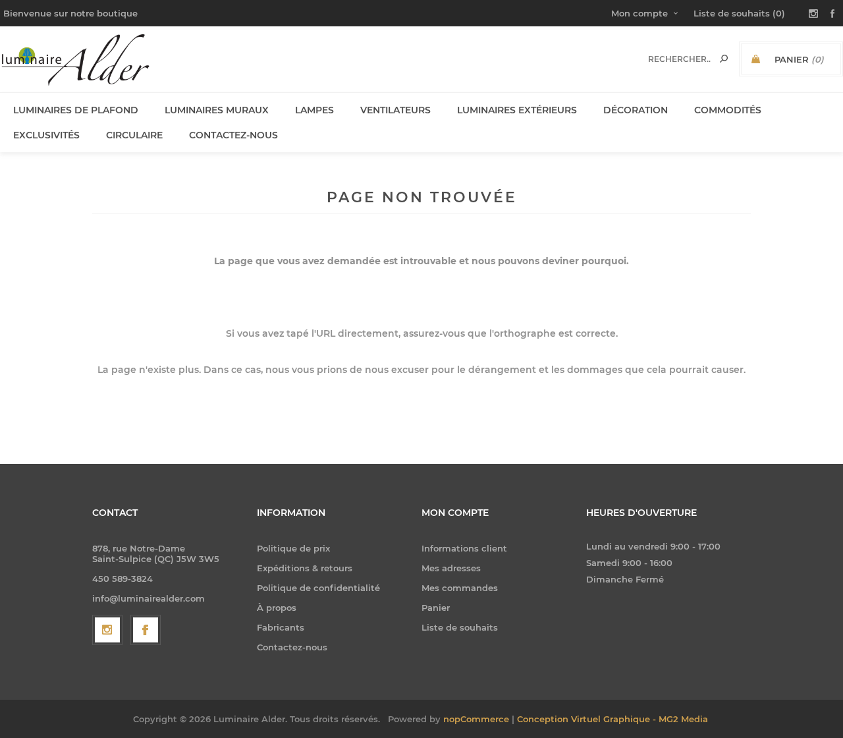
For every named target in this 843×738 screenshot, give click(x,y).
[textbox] (679, 59)
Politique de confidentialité (318, 587)
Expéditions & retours (304, 568)
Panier (436, 607)
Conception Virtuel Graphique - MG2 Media (612, 719)
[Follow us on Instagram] (107, 629)
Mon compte (639, 13)
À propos (276, 607)
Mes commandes (460, 587)
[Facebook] (145, 629)
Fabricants (280, 627)
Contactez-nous (292, 647)
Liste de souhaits (460, 627)
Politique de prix (293, 548)
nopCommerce (476, 719)
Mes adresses (451, 568)
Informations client (464, 548)
